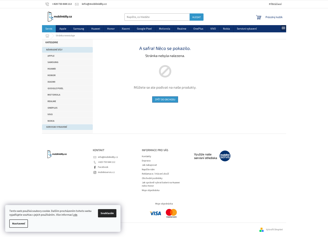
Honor (52, 75)
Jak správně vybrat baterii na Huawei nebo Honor (161, 184)
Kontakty (146, 156)
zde (75, 215)
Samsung (53, 62)
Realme (52, 101)
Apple (51, 56)
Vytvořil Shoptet (274, 229)
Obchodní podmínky (152, 178)
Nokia (51, 121)
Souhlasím (107, 213)
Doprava (146, 160)
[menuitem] (49, 28)
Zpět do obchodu (165, 99)
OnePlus (53, 108)
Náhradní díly (54, 49)
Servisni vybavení (56, 127)
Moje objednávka (150, 190)
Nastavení (18, 223)
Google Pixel (55, 88)
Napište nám (148, 169)
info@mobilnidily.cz (108, 157)
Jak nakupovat (149, 165)
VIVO (50, 114)
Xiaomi (51, 82)
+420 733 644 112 (106, 162)
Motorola (54, 95)
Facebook (103, 167)
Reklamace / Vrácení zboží (155, 174)
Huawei (52, 69)
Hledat (196, 17)
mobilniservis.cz (106, 172)
